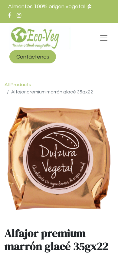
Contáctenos (32, 57)
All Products (18, 84)
